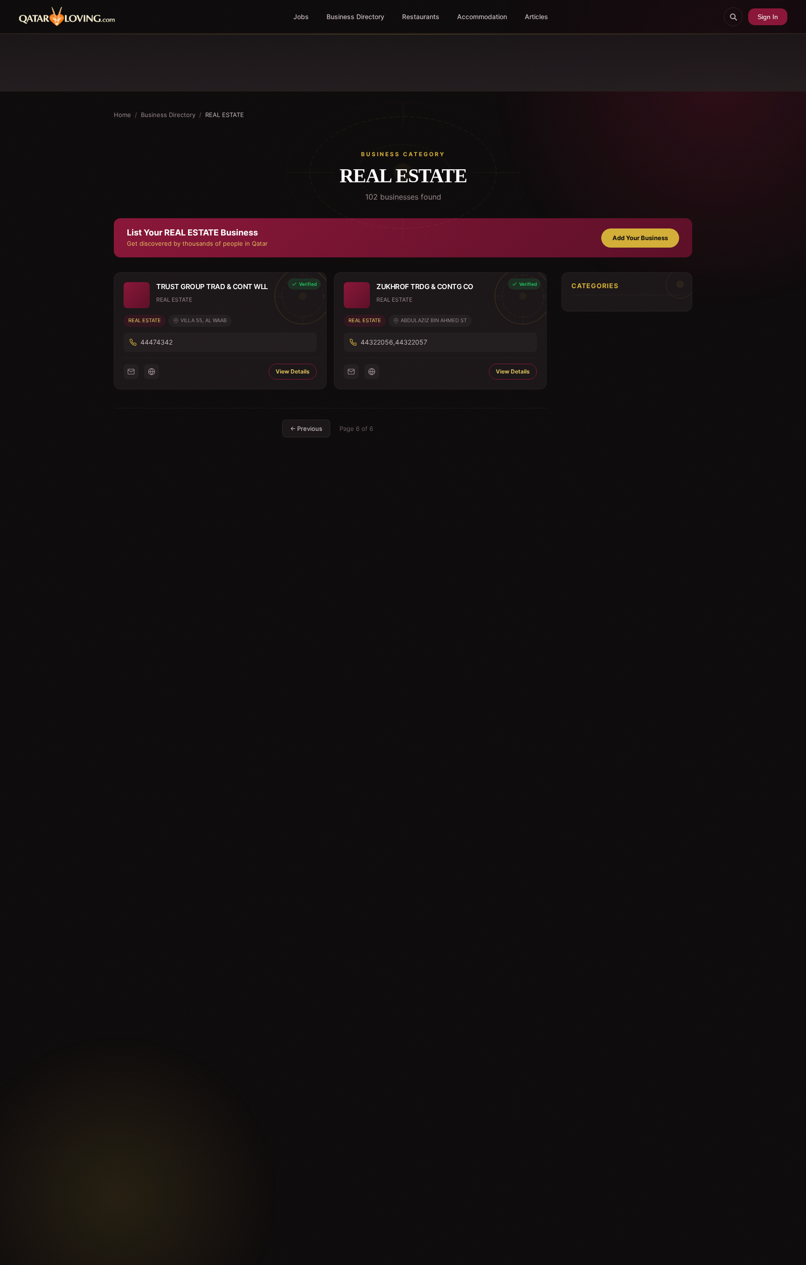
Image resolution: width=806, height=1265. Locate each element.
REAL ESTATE (144, 320)
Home (122, 114)
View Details (293, 371)
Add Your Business (640, 238)
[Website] (151, 371)
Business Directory (355, 17)
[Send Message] (131, 371)
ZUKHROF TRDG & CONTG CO (424, 286)
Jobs (301, 17)
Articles (536, 17)
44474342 (156, 342)
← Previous (306, 428)
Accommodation (482, 17)
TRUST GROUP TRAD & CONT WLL (212, 286)
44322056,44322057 (394, 342)
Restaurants (420, 17)
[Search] (733, 16)
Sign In (767, 17)
